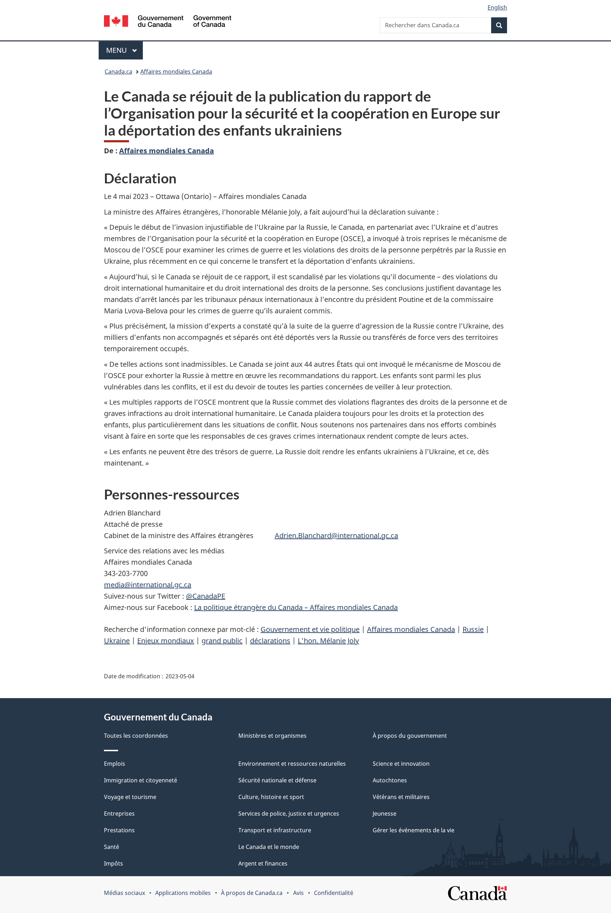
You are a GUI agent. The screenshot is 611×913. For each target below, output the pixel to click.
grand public (222, 640)
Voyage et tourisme (130, 797)
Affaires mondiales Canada (176, 71)
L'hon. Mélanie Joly (328, 640)
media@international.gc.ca (147, 584)
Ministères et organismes (272, 736)
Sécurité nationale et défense (277, 780)
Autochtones (390, 780)
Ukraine (117, 640)
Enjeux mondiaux (165, 640)
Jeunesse (384, 813)
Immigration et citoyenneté (140, 780)
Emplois (114, 764)
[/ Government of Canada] (167, 22)
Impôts (113, 863)
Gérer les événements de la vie (413, 830)
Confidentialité (333, 893)
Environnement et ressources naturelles (292, 764)
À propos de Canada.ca (252, 893)
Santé (111, 847)
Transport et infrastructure (274, 830)
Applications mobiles (183, 893)
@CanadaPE (205, 596)
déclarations (270, 640)
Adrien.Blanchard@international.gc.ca (336, 535)
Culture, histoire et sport (271, 797)
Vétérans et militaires (401, 797)
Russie (473, 629)
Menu (124, 50)
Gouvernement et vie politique (310, 629)
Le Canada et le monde (268, 847)
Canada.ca (118, 71)
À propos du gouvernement (410, 736)
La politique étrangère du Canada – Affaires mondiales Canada (296, 607)
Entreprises (119, 813)
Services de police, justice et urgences (288, 813)
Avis (298, 893)
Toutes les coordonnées (136, 736)
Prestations (119, 830)
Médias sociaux (124, 893)
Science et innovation (401, 764)
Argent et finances (262, 863)
